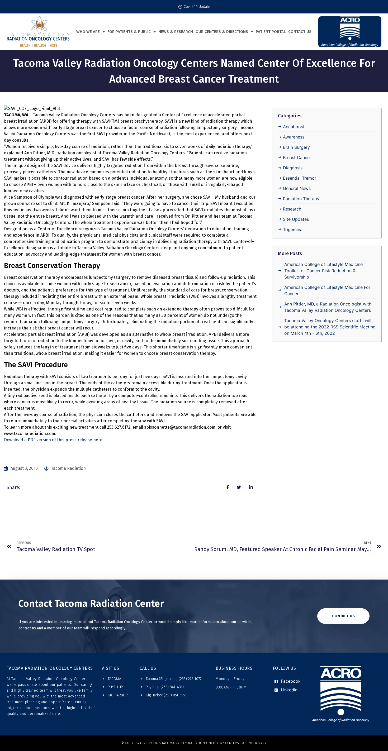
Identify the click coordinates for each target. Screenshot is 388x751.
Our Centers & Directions (222, 31)
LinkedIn (288, 689)
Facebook (290, 681)
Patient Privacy (254, 743)
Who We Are (88, 31)
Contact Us (299, 31)
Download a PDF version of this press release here (53, 439)
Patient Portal (271, 31)
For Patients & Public (129, 31)
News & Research (175, 31)
